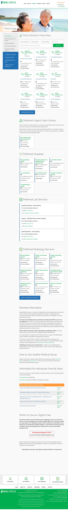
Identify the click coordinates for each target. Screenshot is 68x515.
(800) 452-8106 (28, 210)
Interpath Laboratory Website (31, 213)
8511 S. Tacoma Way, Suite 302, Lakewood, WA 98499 (57, 495)
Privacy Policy (28, 490)
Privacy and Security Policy (35, 496)
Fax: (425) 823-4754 (40, 292)
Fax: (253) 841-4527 (55, 87)
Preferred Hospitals (9, 43)
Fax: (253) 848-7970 (40, 65)
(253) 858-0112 (39, 87)
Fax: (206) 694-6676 (55, 279)
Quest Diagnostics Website (31, 239)
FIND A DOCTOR (10, 481)
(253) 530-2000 (54, 167)
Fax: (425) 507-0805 (55, 292)
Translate (62, 6)
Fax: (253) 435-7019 (55, 66)
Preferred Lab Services (10, 46)
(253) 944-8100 (54, 180)
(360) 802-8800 (39, 178)
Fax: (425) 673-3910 (25, 279)
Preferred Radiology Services (9, 49)
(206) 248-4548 (39, 168)
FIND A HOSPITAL (26, 481)
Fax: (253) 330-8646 (25, 146)
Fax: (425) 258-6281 (40, 279)
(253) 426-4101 (24, 191)
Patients (34, 3)
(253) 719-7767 (24, 144)
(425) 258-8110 (39, 277)
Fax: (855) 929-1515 (24, 107)
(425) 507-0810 (54, 290)
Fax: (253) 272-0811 (24, 87)
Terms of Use (34, 490)
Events (43, 3)
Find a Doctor (8, 36)
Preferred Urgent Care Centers (10, 39)
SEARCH (58, 45)
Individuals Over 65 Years (10, 61)
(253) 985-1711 (24, 180)
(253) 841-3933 (39, 63)
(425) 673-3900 (24, 277)
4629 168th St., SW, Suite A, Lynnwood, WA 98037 (58, 499)
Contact (48, 3)
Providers (39, 3)
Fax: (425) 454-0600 (25, 264)
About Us (29, 3)
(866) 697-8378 (28, 236)
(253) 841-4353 (39, 262)
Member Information (11, 54)
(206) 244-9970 (24, 167)
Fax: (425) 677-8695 (25, 292)
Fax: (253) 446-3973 (40, 264)
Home (25, 3)
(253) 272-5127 (23, 85)
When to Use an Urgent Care (9, 65)
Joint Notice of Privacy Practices (25, 495)
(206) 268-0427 (23, 66)
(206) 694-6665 (54, 277)
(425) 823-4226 (39, 290)
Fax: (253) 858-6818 (40, 88)
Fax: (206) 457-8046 (24, 68)
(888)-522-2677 (28, 223)
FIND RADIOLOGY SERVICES (57, 482)
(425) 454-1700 (24, 262)
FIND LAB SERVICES (42, 481)
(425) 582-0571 (50, 342)
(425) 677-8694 (24, 290)
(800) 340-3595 (23, 105)
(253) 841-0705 (54, 85)
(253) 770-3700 (54, 65)
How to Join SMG (10, 57)
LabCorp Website (28, 226)
